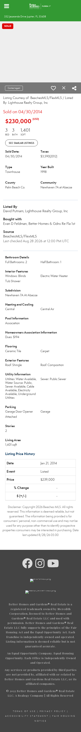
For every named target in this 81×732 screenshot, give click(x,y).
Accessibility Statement (27, 716)
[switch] (53, 88)
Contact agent (14, 88)
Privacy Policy (53, 711)
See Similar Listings (21, 142)
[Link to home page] (40, 6)
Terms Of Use (24, 711)
